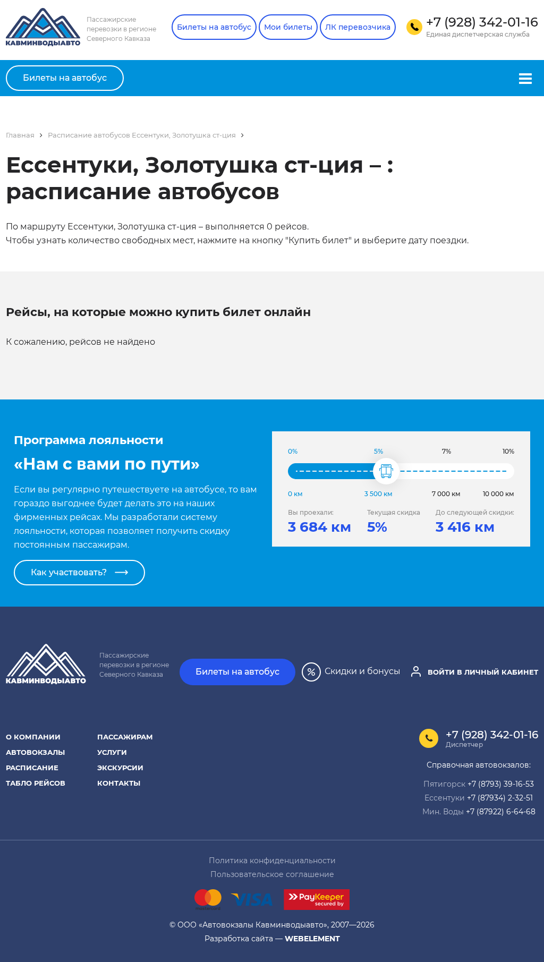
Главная (20, 134)
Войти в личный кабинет (482, 671)
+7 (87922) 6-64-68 (501, 811)
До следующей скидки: (475, 512)
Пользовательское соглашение (272, 874)
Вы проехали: (311, 512)
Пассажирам (125, 736)
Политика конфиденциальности (272, 860)
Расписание (32, 767)
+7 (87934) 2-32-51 (500, 798)
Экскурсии (120, 767)
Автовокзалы (35, 751)
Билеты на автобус (214, 27)
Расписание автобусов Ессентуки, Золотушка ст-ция (142, 134)
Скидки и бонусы (361, 670)
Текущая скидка (393, 512)
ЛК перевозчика (357, 27)
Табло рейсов (35, 782)
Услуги (112, 751)
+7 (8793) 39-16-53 (501, 784)
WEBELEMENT (312, 938)
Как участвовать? (69, 572)
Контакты (118, 782)
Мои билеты (288, 27)
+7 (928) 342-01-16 (492, 734)
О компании (33, 736)
